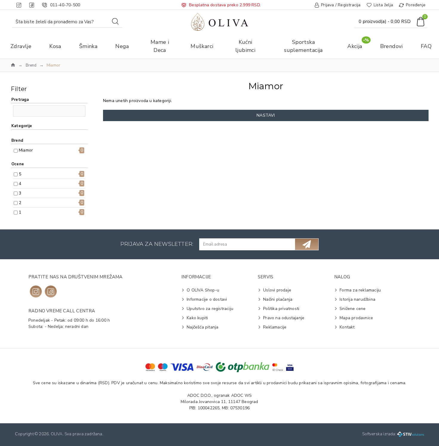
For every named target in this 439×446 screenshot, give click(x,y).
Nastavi (266, 115)
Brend (31, 65)
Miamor (26, 150)
